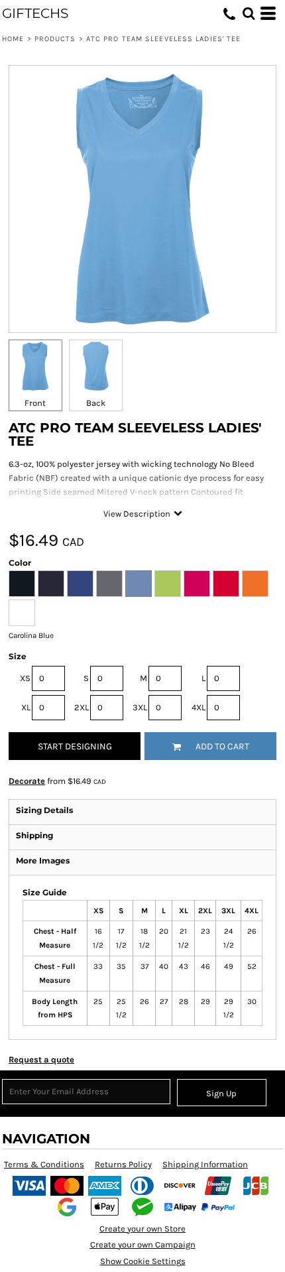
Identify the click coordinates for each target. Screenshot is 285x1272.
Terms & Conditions (44, 1164)
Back (95, 403)
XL (25, 707)
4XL (198, 707)
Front (35, 403)
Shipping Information (205, 1164)
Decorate (27, 781)
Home (13, 38)
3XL (140, 707)
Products (55, 38)
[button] (248, 13)
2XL (81, 707)
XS (25, 678)
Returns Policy (123, 1164)
